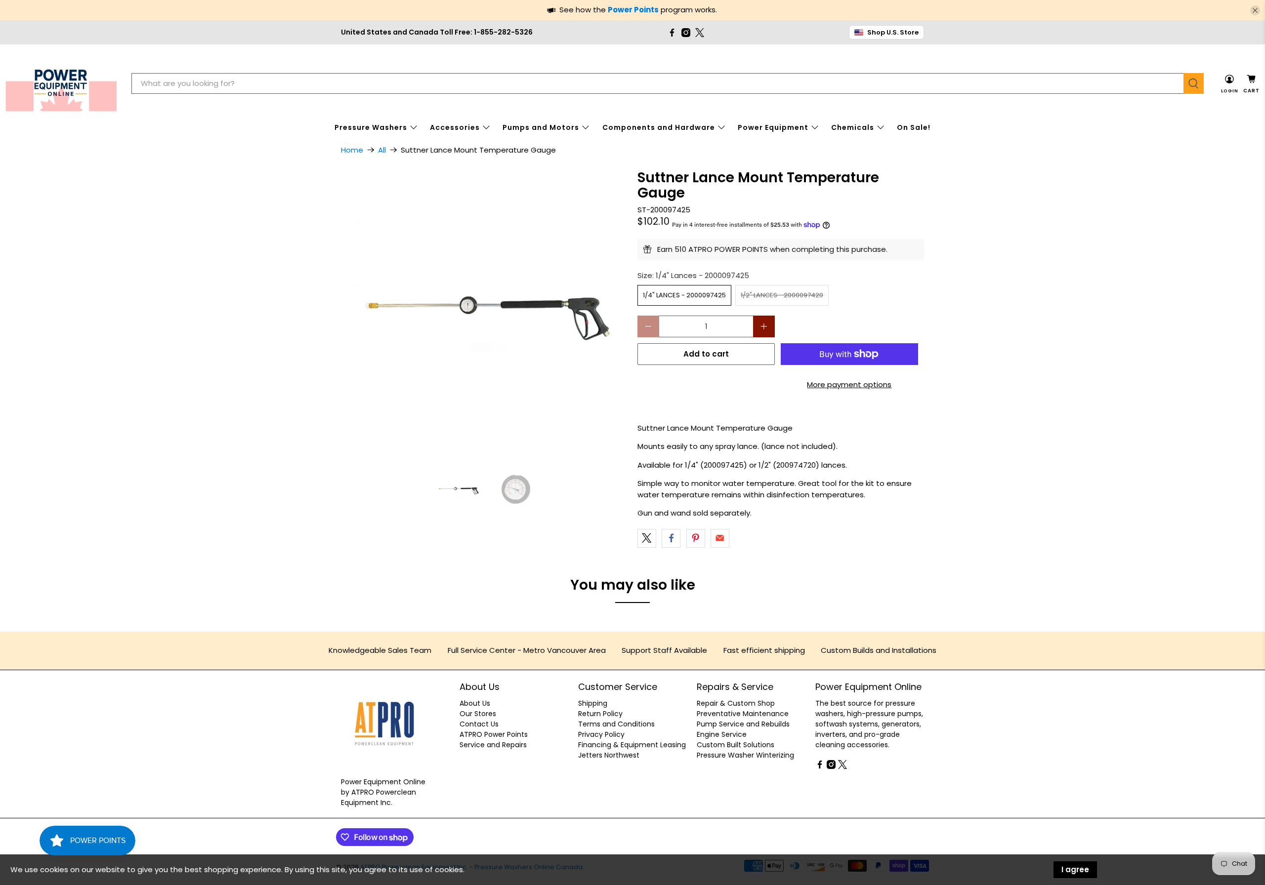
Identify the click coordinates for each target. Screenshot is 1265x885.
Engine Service (722, 734)
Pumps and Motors (541, 127)
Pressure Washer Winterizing (745, 755)
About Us (475, 703)
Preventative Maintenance (743, 714)
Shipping (592, 703)
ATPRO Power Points (494, 734)
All (382, 150)
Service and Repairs (493, 745)
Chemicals (852, 127)
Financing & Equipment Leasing (632, 745)
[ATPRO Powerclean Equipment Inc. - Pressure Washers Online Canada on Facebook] (672, 32)
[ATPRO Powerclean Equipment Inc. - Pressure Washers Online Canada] (61, 84)
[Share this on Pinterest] (695, 538)
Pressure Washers (371, 127)
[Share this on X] (646, 538)
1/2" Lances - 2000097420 (782, 295)
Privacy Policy (601, 734)
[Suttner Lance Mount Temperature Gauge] (484, 313)
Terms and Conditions (616, 724)
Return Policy (600, 714)
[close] (1255, 10)
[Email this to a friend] (720, 538)
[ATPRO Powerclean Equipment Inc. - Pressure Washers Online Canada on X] (699, 32)
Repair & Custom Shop (736, 703)
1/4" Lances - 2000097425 (684, 295)
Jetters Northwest (608, 755)
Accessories (455, 127)
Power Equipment (773, 127)
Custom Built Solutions (735, 745)
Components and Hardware (658, 127)
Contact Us (479, 724)
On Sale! (913, 127)
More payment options (849, 384)
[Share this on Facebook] (671, 538)
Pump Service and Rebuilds (743, 724)
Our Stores (478, 714)
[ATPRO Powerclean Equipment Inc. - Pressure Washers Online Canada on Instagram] (685, 32)
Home (352, 150)
